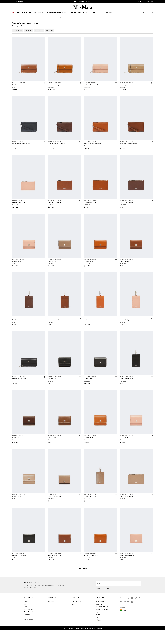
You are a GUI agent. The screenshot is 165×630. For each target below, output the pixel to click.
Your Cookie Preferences (102, 607)
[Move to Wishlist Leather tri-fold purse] (80, 494)
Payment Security (101, 617)
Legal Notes (99, 612)
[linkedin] (132, 602)
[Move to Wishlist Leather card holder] (44, 201)
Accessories (24, 26)
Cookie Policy (99, 604)
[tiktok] (136, 598)
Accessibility (99, 614)
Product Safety (28, 619)
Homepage (15, 26)
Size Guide (27, 614)
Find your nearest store (146, 1)
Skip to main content (7, 1)
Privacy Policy (108, 588)
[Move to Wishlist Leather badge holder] (44, 318)
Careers (74, 604)
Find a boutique (76, 601)
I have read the (104, 588)
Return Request (28, 612)
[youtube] (132, 598)
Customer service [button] (28, 2)
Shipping (26, 607)
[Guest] (143, 12)
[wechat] (128, 602)
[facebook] (124, 598)
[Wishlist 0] (147, 12)
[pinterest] (140, 598)
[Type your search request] (105, 17)
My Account (51, 601)
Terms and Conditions (102, 609)
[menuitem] (13, 12)
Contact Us (27, 601)
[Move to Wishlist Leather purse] (44, 259)
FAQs (25, 604)
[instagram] (121, 598)
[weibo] (121, 602)
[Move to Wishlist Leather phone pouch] (44, 83)
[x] (128, 598)
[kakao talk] (124, 602)
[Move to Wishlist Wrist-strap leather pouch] (44, 142)
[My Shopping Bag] (152, 12)
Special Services (28, 617)
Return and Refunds (29, 609)
